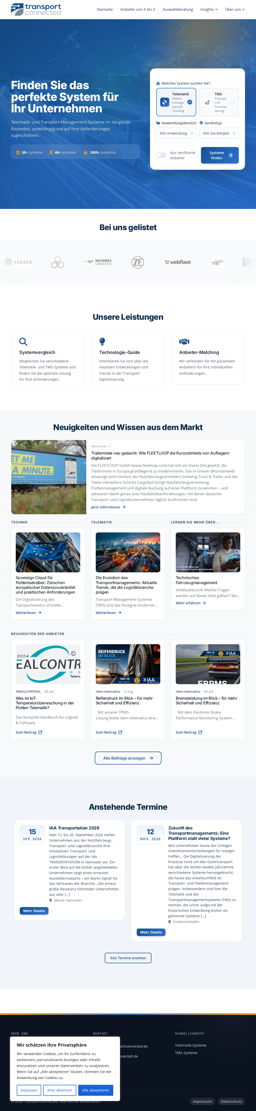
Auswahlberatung (178, 9)
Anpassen (29, 1090)
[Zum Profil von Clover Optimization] (30, 262)
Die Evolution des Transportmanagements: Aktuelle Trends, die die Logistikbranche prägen (126, 585)
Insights (207, 9)
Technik (19, 522)
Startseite (105, 9)
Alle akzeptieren (95, 1090)
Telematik (101, 522)
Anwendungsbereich (179, 123)
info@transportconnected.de (124, 1046)
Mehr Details (34, 911)
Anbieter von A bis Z (137, 9)
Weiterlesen (26, 612)
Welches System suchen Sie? (186, 83)
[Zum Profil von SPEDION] (230, 262)
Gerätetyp (213, 123)
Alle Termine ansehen (128, 958)
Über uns (233, 9)
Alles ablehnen (59, 1090)
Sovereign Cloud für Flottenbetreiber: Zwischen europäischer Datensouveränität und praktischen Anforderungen (45, 585)
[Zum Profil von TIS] (190, 262)
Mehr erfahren (188, 603)
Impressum (202, 1101)
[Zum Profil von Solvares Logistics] (70, 262)
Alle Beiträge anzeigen (124, 758)
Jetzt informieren (105, 507)
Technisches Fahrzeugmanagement (197, 580)
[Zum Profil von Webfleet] (150, 262)
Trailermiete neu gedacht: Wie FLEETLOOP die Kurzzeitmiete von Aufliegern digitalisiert (160, 455)
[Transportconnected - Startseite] (36, 9)
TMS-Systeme (186, 1052)
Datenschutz (231, 1101)
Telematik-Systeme (190, 1045)
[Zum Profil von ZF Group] (110, 262)
